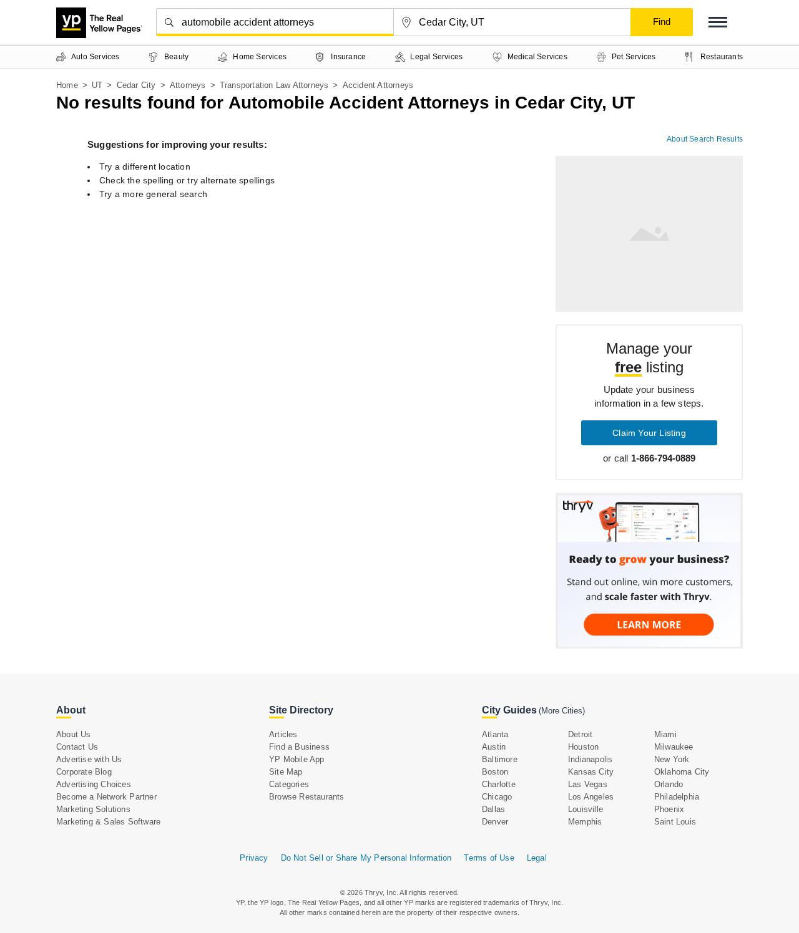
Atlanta (495, 734)
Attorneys (188, 85)
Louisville (585, 809)
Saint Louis (675, 821)
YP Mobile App (297, 759)
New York (672, 759)
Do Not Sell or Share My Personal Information (366, 858)
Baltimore (499, 759)
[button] (717, 22)
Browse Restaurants (307, 796)
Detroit (580, 734)
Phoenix (669, 809)
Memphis (585, 821)
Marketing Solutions (93, 809)
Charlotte (499, 784)
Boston (495, 771)
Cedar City (136, 85)
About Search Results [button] (705, 139)
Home (67, 85)
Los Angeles (591, 796)
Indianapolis (590, 759)
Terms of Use (489, 858)
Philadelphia (676, 796)
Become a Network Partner (106, 796)
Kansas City (591, 771)
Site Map (286, 771)
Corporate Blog (84, 771)
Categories (289, 784)
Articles (283, 734)
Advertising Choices (93, 784)
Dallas (493, 809)
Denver (495, 821)
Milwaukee (674, 747)
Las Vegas (587, 784)
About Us (73, 734)
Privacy (254, 858)
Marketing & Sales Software (108, 821)
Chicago (497, 796)
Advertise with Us (89, 759)
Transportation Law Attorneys (274, 85)
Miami (665, 734)
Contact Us (77, 747)
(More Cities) (562, 710)
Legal (537, 858)
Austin (494, 747)
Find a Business (299, 747)
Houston (583, 747)
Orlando (668, 784)
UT (97, 85)
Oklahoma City (682, 771)
